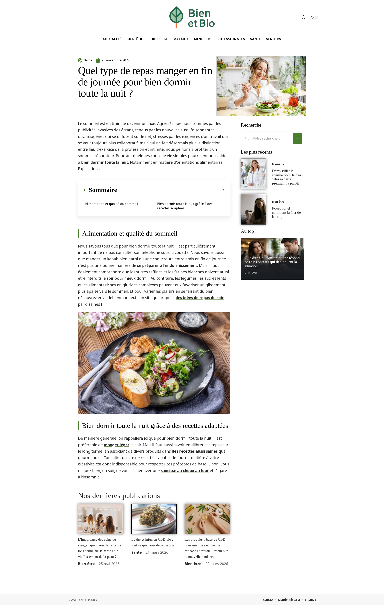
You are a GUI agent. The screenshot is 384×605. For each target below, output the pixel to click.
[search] (304, 17)
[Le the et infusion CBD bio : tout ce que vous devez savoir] (154, 519)
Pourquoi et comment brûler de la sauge (286, 212)
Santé (136, 552)
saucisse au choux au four (185, 470)
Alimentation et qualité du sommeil (111, 204)
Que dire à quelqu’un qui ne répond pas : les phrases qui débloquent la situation (272, 262)
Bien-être (86, 564)
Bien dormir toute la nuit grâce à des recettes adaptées (185, 206)
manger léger (116, 444)
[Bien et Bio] (192, 17)
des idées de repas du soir (200, 297)
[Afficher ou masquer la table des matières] (171, 190)
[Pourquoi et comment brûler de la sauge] (253, 209)
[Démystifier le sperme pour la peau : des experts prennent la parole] (253, 174)
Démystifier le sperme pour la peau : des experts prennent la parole (287, 177)
